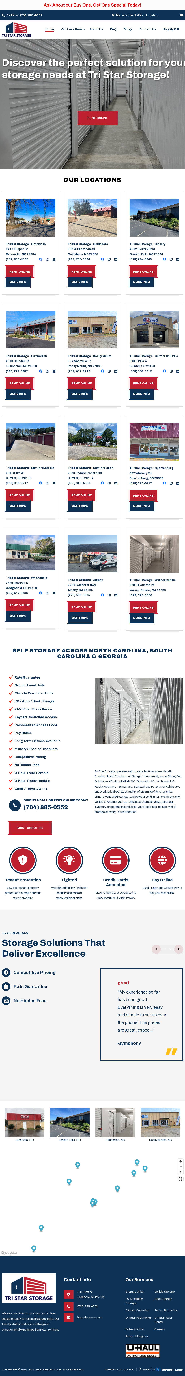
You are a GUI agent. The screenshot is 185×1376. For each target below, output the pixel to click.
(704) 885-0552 (31, 15)
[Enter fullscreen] (180, 1179)
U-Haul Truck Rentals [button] (31, 773)
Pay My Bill (171, 29)
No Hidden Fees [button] (27, 765)
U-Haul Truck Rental (138, 1317)
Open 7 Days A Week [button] (31, 789)
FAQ (113, 29)
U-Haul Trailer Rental (163, 1320)
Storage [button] (47, 701)
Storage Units (134, 1291)
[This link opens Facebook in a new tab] (40, 259)
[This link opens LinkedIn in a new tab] (54, 259)
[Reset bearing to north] (180, 1172)
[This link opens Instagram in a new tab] (47, 259)
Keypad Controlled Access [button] (36, 717)
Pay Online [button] (23, 733)
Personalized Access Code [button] (36, 725)
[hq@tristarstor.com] (181, 15)
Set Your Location (146, 15)
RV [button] (17, 701)
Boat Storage (163, 1298)
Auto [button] (26, 701)
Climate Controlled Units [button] (34, 693)
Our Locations (71, 29)
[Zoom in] (180, 1161)
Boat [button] (36, 701)
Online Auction (135, 1329)
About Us (96, 29)
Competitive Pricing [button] (30, 757)
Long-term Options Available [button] (38, 741)
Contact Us (147, 29)
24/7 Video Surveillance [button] (33, 709)
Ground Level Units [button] (30, 685)
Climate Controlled (137, 1310)
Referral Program (137, 1336)
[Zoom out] (180, 1166)
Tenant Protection (23, 880)
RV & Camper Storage (134, 1301)
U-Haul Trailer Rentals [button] (32, 781)
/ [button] (20, 701)
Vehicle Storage (164, 1291)
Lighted (69, 880)
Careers (159, 1329)
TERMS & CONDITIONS (119, 1369)
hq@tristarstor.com (89, 1317)
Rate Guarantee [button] (27, 677)
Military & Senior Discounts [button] (36, 749)
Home (49, 29)
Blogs (128, 29)
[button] (159, 949)
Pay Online (162, 880)
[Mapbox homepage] (9, 1253)
